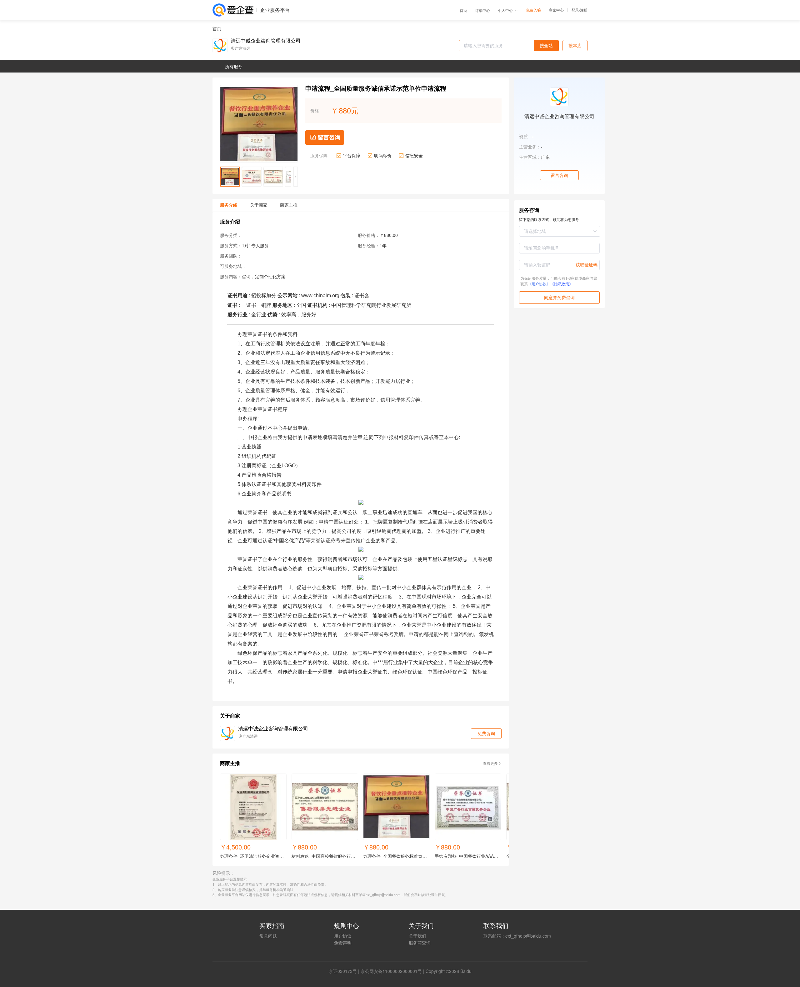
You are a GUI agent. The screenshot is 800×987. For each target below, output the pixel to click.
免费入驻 (533, 10)
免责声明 (343, 942)
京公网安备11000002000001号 (391, 971)
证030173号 (345, 971)
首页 (463, 10)
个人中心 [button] (505, 10)
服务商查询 (420, 942)
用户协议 (343, 936)
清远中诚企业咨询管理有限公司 (266, 40)
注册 (584, 10)
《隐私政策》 (561, 283)
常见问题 (268, 936)
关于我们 (417, 936)
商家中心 (556, 10)
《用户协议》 (539, 283)
